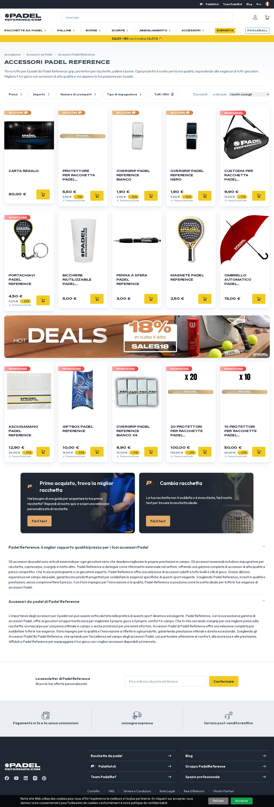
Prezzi (13, 94)
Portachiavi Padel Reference (22, 280)
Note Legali (167, 791)
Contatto (93, 791)
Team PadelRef (232, 4)
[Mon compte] (255, 17)
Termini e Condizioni (137, 791)
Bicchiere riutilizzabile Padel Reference (77, 280)
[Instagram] (35, 778)
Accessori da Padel (39, 54)
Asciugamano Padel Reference (23, 431)
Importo (39, 94)
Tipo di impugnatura (122, 94)
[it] (267, 4)
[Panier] (267, 17)
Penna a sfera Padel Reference (131, 280)
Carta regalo (24, 171)
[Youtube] (16, 778)
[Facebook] (6, 778)
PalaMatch (212, 4)
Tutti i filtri (161, 94)
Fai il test (39, 521)
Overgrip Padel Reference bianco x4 (133, 431)
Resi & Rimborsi (194, 791)
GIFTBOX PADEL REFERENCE (78, 429)
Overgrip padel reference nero (187, 175)
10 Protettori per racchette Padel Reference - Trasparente (240, 431)
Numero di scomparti (76, 94)
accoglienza (12, 54)
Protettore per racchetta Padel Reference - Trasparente (79, 176)
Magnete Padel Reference (187, 277)
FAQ (111, 791)
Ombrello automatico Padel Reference (237, 280)
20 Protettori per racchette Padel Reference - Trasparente (186, 431)
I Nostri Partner (223, 791)
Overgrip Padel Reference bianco (133, 175)
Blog (249, 4)
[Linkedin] (25, 778)
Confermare (224, 681)
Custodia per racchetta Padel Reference (238, 176)
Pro (258, 4)
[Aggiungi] (97, 196)
